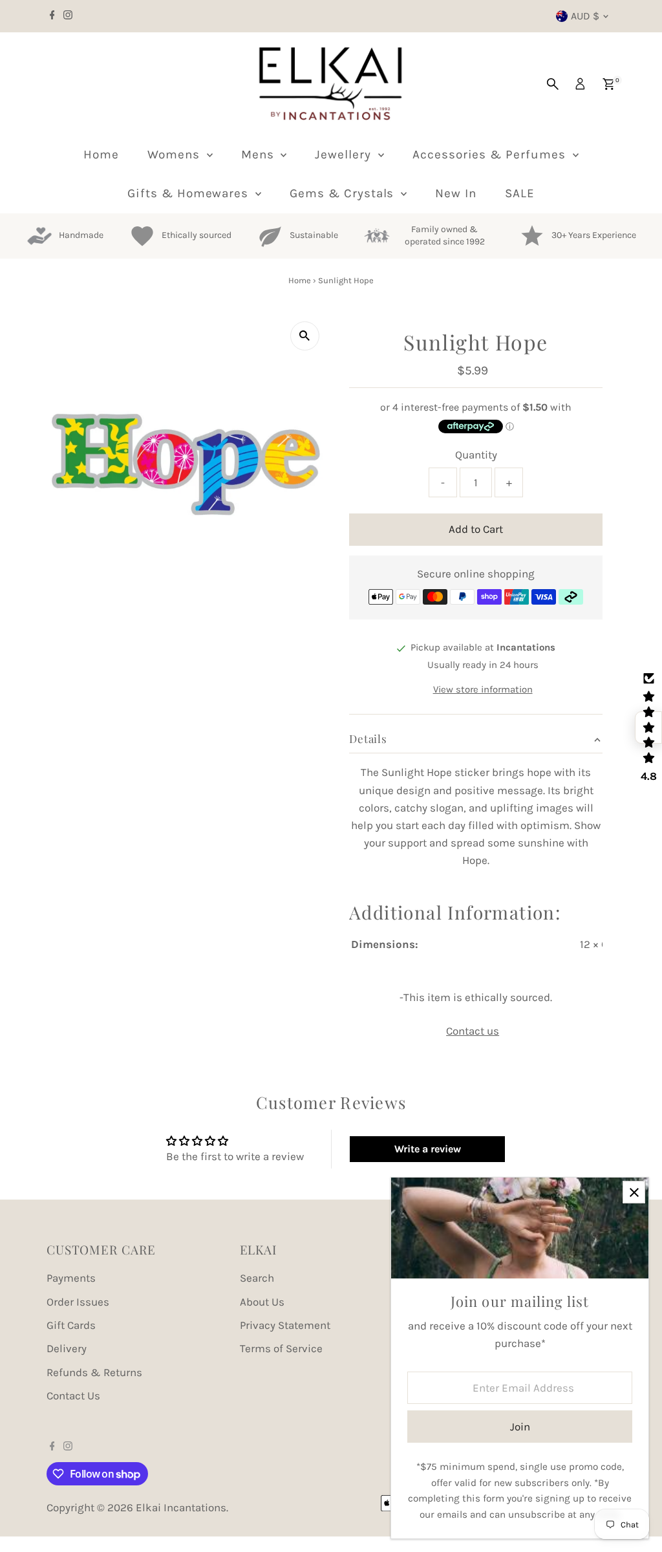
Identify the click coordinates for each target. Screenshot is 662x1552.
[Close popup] (634, 1192)
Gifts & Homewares (189, 193)
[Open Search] (553, 84)
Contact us (472, 1031)
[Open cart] (608, 84)
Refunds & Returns (94, 1372)
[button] (648, 727)
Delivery (67, 1348)
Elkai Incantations (181, 1507)
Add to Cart (476, 529)
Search (257, 1277)
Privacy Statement (285, 1325)
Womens (175, 154)
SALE (520, 193)
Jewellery (345, 154)
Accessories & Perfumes (491, 154)
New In (455, 193)
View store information (483, 690)
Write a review (427, 1149)
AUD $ (585, 16)
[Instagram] (68, 16)
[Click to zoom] (304, 335)
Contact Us (73, 1395)
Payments (71, 1277)
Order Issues (78, 1301)
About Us (262, 1301)
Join (520, 1426)
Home (101, 154)
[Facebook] (52, 16)
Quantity (476, 454)
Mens (259, 154)
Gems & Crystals (344, 193)
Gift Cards (71, 1325)
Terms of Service (281, 1348)
